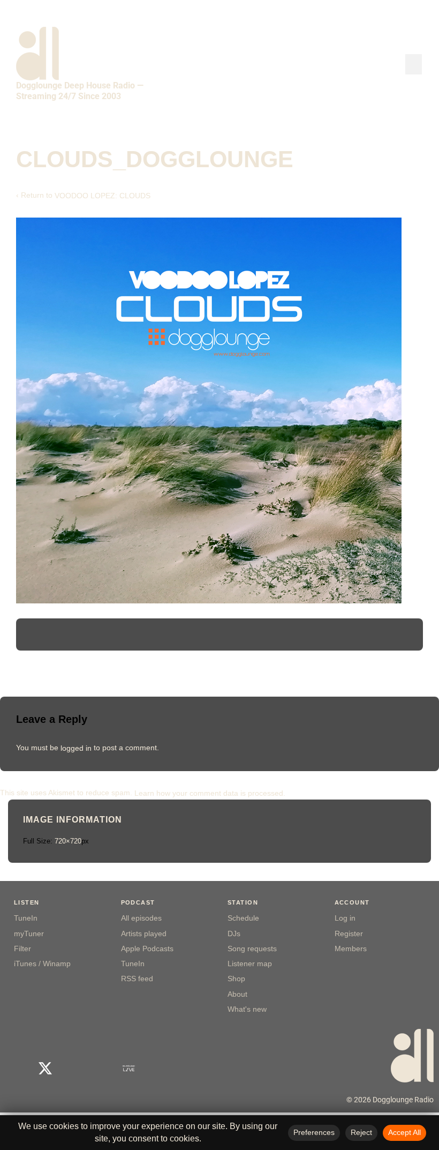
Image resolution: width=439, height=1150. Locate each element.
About (237, 994)
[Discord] (184, 1068)
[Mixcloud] (101, 1068)
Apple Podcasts (147, 949)
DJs (234, 934)
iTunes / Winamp (42, 964)
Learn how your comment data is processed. (209, 792)
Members (351, 949)
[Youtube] (73, 1068)
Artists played (143, 934)
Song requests (252, 949)
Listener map (250, 964)
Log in (345, 918)
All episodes (141, 918)
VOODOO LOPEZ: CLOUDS (102, 195)
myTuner (29, 934)
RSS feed (137, 979)
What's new (247, 1009)
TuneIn (25, 918)
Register (349, 934)
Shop (236, 979)
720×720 (68, 841)
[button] (413, 64)
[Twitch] (157, 1068)
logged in (76, 747)
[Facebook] (17, 1068)
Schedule (243, 918)
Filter (22, 949)
